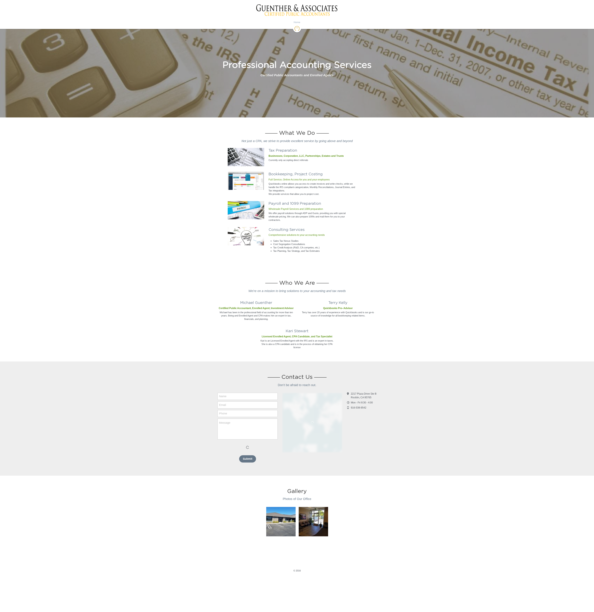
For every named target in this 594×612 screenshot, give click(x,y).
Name (222, 461)
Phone (223, 478)
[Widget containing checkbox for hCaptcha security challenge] (247, 512)
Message (224, 487)
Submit (247, 523)
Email (222, 469)
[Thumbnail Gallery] (281, 586)
